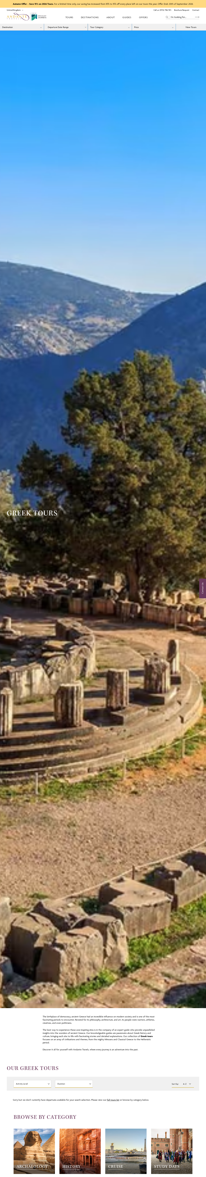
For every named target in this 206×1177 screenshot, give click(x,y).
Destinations (90, 17)
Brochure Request (181, 10)
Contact (195, 10)
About (110, 17)
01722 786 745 (165, 10)
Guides (127, 17)
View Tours (190, 27)
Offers (143, 17)
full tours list (113, 1099)
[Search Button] (197, 17)
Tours (69, 17)
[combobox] (22, 27)
